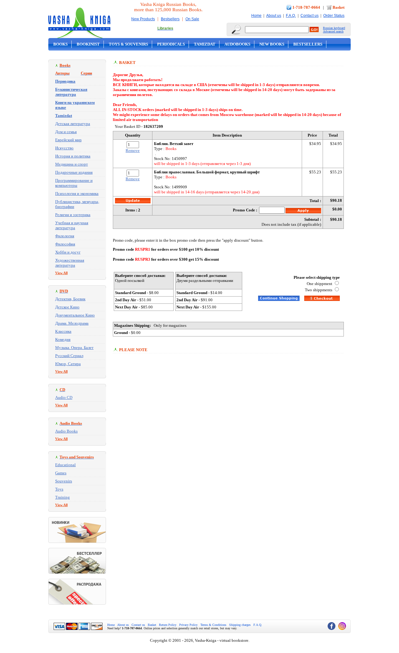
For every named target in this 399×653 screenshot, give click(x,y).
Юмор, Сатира (68, 363)
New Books (271, 44)
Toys (59, 489)
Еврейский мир (68, 140)
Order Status (333, 15)
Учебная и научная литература (71, 225)
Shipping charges (240, 624)
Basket (338, 7)
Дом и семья (66, 131)
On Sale (192, 19)
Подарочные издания (74, 172)
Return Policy (167, 624)
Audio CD (63, 397)
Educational (65, 464)
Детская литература (72, 123)
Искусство (64, 148)
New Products (143, 19)
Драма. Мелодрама (72, 323)
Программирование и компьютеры (74, 183)
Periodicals (171, 44)
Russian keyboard (334, 28)
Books (60, 44)
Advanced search (333, 31)
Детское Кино (67, 307)
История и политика (72, 156)
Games (60, 473)
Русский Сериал (69, 355)
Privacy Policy (188, 624)
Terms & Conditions (213, 624)
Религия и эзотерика (72, 214)
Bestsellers (170, 19)
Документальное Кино (75, 315)
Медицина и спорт (71, 164)
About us (273, 15)
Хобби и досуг (67, 252)
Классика (63, 331)
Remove (133, 150)
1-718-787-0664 (306, 7)
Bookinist (88, 44)
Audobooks (237, 44)
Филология (64, 236)
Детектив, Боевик (70, 299)
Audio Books (66, 431)
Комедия (62, 339)
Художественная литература (69, 263)
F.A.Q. (291, 15)
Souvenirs (63, 481)
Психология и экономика (77, 193)
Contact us (309, 15)
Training (62, 497)
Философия (65, 244)
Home (256, 15)
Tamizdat (204, 44)
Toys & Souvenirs (128, 44)
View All (61, 273)
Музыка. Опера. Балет (74, 347)
